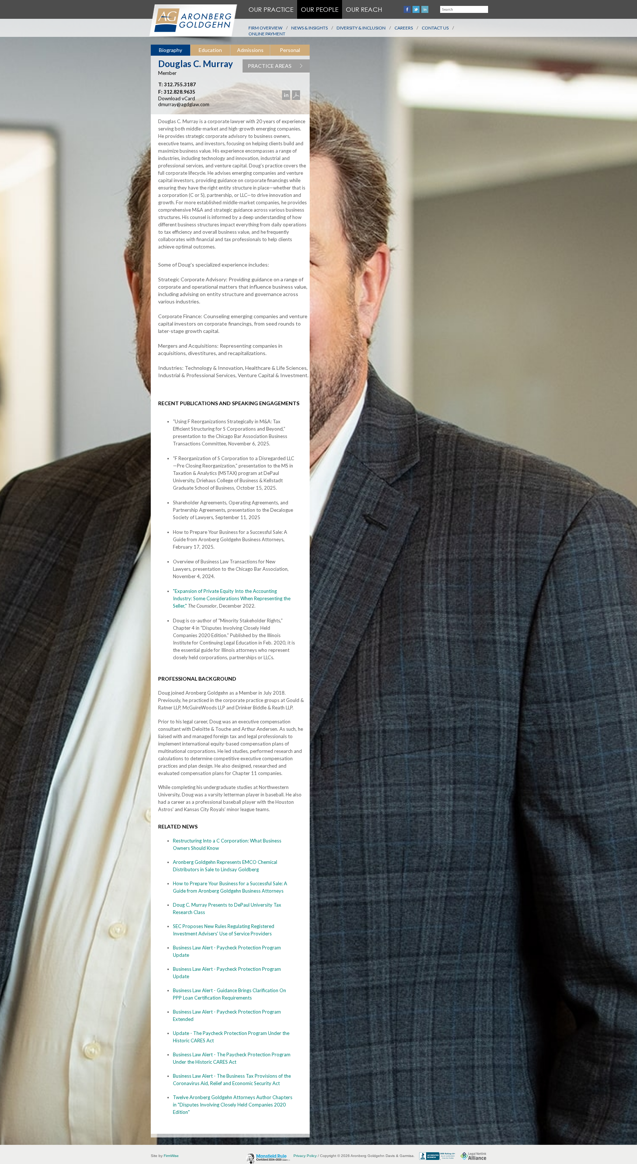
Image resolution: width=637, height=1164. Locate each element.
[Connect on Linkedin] (424, 9)
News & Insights (309, 28)
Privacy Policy (305, 1156)
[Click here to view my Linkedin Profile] (287, 95)
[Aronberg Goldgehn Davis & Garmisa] (192, 24)
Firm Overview (265, 28)
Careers (403, 28)
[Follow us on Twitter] (416, 9)
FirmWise (171, 1156)
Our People (319, 9)
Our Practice (270, 9)
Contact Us (435, 28)
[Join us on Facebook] (407, 9)
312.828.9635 (179, 92)
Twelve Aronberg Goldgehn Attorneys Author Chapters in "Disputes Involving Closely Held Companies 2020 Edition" (232, 1104)
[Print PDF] (297, 95)
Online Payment (266, 34)
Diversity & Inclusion (361, 28)
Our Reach (364, 9)
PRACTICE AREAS (270, 66)
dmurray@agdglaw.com (183, 104)
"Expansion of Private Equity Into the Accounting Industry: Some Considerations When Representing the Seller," (231, 598)
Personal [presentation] (290, 50)
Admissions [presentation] (250, 50)
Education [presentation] (210, 50)
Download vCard (176, 98)
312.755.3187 (180, 84)
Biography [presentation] (170, 50)
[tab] (170, 50)
